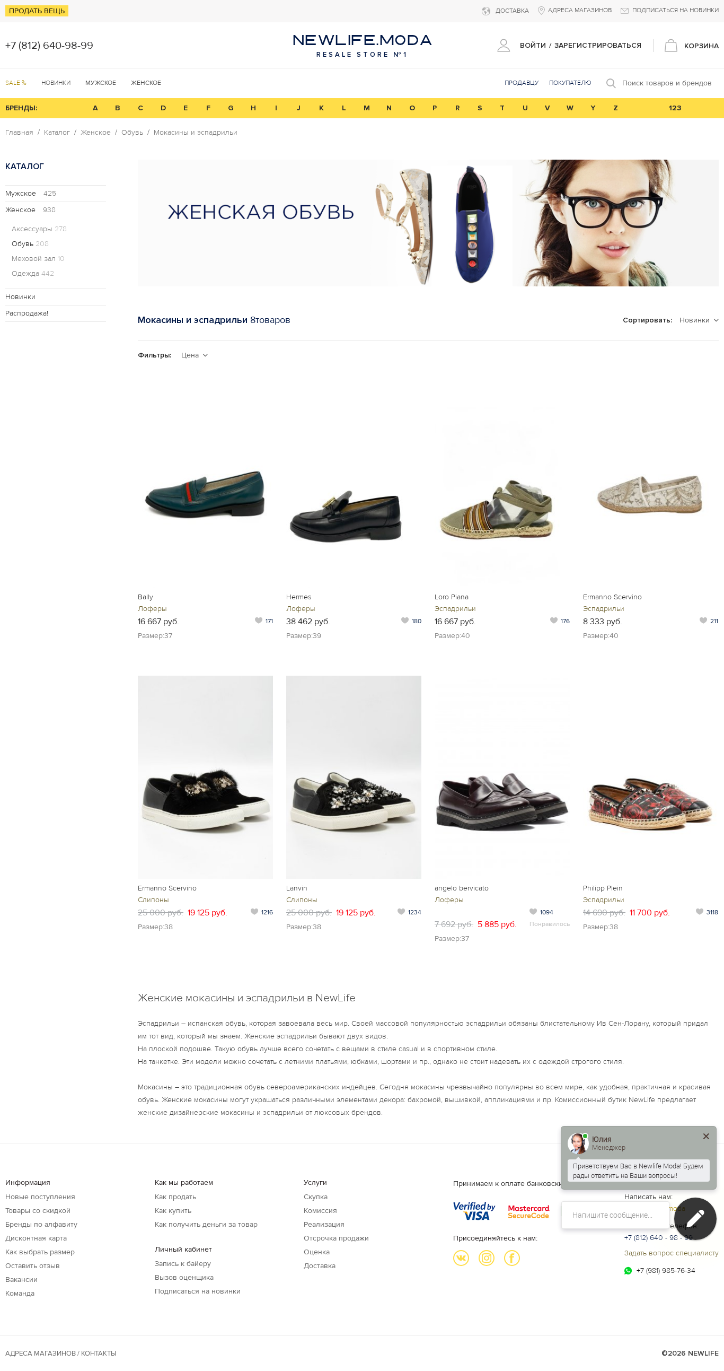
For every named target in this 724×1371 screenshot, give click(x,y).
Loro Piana (452, 596)
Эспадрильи (455, 608)
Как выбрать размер (40, 1251)
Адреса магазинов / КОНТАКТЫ (60, 1353)
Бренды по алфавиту (41, 1224)
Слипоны (153, 899)
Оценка (317, 1251)
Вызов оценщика (184, 1277)
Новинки (55, 83)
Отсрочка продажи (336, 1238)
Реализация (324, 1224)
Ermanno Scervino (612, 596)
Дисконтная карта (36, 1238)
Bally (145, 596)
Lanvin (296, 888)
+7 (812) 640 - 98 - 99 (658, 1237)
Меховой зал (38, 259)
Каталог (57, 132)
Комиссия (320, 1210)
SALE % (16, 83)
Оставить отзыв (32, 1265)
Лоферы (152, 608)
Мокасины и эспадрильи (195, 132)
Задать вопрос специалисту (671, 1253)
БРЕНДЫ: (21, 107)
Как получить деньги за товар (206, 1224)
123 (675, 107)
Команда (19, 1293)
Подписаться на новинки (198, 1291)
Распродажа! (26, 313)
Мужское (30, 193)
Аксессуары (39, 229)
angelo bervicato (462, 888)
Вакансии (21, 1279)
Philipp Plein (603, 888)
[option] (428, 223)
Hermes (298, 596)
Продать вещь (37, 10)
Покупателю (570, 83)
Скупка (316, 1196)
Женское (96, 132)
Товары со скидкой (37, 1210)
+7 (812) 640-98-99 (49, 45)
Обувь (132, 132)
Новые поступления (40, 1196)
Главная (19, 132)
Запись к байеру (183, 1263)
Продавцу (521, 83)
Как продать (175, 1196)
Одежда (33, 273)
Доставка (319, 1265)
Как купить (173, 1210)
